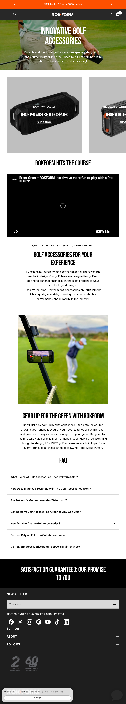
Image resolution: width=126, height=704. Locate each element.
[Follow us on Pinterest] (38, 622)
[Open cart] (117, 14)
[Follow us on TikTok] (57, 622)
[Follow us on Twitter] (20, 622)
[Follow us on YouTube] (47, 622)
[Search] (14, 14)
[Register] (114, 604)
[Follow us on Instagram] (29, 622)
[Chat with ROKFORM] (117, 695)
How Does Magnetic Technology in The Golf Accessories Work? (50, 488)
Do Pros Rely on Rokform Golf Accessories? (37, 535)
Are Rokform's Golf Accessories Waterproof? (38, 500)
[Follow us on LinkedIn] (66, 622)
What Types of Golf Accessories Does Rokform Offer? (44, 477)
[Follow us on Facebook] (11, 622)
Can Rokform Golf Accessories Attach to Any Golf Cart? (45, 511)
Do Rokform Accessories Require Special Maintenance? (45, 546)
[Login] (110, 14)
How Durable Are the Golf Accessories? (35, 523)
